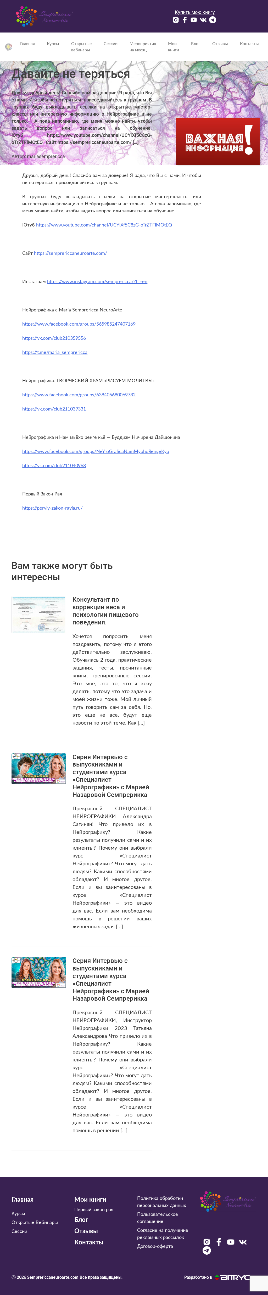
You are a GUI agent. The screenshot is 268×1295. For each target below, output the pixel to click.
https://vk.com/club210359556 (54, 338)
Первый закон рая (93, 1209)
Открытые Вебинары (35, 1222)
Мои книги (173, 47)
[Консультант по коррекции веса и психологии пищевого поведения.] (39, 614)
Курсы (53, 44)
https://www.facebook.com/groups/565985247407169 (79, 324)
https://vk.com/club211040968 (54, 465)
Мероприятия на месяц (143, 47)
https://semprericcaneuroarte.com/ (70, 253)
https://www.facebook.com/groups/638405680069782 (79, 395)
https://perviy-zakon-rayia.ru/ (52, 508)
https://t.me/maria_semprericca (54, 352)
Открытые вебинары (81, 47)
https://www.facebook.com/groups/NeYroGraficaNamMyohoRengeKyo (95, 451)
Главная (27, 44)
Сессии (111, 44)
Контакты (249, 44)
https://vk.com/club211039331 (54, 409)
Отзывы (220, 44)
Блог (195, 44)
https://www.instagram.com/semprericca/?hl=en (97, 281)
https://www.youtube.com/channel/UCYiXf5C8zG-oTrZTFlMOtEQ (104, 225)
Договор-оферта (155, 1246)
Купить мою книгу (195, 12)
